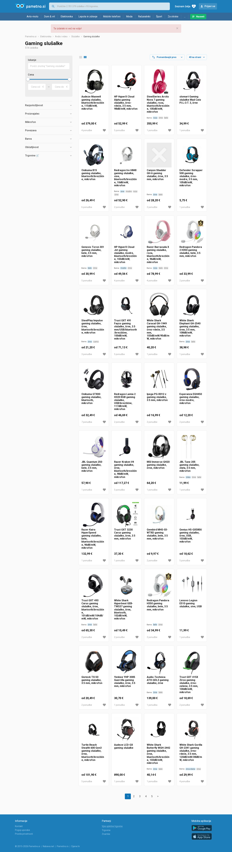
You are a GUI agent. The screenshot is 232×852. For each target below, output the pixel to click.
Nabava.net (48, 846)
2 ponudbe (119, 207)
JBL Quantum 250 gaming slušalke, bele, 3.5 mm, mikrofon (91, 466)
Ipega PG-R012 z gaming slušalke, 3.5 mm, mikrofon (157, 397)
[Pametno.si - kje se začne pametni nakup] (30, 6)
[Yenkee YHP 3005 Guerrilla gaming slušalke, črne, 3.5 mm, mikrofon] (126, 662)
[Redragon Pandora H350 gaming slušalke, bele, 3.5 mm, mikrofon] (159, 585)
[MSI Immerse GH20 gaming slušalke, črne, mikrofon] (159, 446)
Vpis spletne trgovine (112, 826)
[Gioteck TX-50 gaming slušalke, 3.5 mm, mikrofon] (93, 662)
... (184, 16)
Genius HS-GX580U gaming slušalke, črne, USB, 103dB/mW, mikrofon (190, 535)
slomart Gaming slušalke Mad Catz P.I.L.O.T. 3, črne (190, 99)
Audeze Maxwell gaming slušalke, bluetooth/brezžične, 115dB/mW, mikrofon (92, 102)
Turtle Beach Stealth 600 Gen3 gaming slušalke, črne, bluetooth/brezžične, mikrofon (92, 752)
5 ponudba (119, 130)
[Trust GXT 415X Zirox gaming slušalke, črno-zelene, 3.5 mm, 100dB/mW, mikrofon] (191, 662)
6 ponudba (86, 207)
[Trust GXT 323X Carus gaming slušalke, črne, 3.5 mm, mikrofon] (126, 514)
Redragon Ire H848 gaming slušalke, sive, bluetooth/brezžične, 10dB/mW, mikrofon (125, 178)
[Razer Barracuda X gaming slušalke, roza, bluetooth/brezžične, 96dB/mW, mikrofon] (159, 232)
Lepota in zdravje (87, 16)
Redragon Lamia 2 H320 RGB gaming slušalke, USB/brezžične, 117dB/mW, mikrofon (125, 402)
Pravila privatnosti (24, 834)
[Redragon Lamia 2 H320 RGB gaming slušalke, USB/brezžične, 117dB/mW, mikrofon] (126, 379)
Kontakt (19, 826)
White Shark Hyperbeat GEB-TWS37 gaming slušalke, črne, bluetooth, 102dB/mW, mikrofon (123, 609)
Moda (129, 16)
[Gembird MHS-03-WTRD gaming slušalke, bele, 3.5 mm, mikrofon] (159, 514)
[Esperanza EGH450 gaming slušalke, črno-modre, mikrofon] (191, 379)
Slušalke (75, 36)
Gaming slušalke (91, 36)
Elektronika (67, 16)
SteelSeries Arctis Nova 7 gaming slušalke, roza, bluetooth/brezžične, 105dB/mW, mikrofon (158, 104)
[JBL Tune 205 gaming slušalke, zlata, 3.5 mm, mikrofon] (191, 446)
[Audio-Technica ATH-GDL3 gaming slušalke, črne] (159, 662)
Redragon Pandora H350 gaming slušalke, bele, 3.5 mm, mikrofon (158, 605)
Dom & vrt (49, 16)
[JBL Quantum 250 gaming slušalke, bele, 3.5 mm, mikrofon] (93, 446)
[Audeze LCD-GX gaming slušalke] (126, 729)
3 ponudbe (86, 354)
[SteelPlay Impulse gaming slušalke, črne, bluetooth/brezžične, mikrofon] (93, 305)
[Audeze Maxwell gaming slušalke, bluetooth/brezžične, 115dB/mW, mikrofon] (93, 81)
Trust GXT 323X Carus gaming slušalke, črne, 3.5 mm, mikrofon (124, 534)
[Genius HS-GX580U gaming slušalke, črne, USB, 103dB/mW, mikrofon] (191, 514)
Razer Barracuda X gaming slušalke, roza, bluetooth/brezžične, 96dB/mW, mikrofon (158, 255)
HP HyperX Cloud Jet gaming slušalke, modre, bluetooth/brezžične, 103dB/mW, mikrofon (125, 255)
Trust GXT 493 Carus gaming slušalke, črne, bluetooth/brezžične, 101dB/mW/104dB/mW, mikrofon (92, 609)
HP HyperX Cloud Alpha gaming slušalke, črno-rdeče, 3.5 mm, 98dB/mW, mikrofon (125, 102)
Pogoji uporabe (22, 830)
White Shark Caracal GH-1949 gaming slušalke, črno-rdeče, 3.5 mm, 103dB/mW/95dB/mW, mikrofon (158, 329)
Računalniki (144, 16)
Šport (159, 16)
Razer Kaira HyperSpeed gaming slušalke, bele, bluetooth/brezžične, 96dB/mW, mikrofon (92, 538)
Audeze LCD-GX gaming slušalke (123, 746)
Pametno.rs (62, 846)
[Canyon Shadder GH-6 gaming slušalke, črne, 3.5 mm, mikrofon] (159, 155)
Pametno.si (30, 36)
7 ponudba (86, 422)
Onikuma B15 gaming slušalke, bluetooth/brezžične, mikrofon (92, 175)
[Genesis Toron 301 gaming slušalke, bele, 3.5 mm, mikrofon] (93, 232)
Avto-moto (32, 16)
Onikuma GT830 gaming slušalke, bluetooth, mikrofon (91, 399)
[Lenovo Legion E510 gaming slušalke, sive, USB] (191, 585)
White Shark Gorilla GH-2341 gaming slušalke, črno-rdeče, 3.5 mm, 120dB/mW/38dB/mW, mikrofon (190, 752)
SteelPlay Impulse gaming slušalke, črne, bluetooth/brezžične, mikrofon (92, 326)
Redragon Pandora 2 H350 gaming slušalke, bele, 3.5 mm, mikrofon (190, 252)
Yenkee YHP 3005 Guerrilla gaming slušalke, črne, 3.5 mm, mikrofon (124, 682)
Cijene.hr (75, 846)
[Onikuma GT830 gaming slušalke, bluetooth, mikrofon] (93, 379)
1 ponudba (152, 130)
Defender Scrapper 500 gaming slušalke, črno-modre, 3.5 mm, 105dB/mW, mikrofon (191, 178)
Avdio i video (61, 36)
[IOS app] (201, 836)
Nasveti (200, 16)
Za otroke (173, 16)
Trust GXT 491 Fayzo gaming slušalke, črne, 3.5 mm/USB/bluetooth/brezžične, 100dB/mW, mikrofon (125, 329)
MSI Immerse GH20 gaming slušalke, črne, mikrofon (158, 464)
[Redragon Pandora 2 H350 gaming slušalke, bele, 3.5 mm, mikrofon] (191, 232)
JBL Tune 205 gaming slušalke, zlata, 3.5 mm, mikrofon (189, 466)
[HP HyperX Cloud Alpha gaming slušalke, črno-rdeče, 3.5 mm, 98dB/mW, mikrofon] (126, 81)
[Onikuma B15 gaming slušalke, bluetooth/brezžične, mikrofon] (93, 155)
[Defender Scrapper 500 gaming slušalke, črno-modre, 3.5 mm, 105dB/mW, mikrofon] (191, 155)
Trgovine (106, 830)
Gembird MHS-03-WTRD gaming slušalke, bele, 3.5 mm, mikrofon (157, 534)
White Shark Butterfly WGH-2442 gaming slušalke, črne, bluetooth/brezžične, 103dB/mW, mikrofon (158, 753)
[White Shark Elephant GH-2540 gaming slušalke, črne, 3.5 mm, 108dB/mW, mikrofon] (191, 305)
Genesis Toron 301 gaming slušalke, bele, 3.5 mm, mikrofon (92, 252)
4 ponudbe (86, 130)
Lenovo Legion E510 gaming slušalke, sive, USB (190, 603)
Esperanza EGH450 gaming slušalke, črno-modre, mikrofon (190, 399)
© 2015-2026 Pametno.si (27, 846)
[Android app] (201, 828)
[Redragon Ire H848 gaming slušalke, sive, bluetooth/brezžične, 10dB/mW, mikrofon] (126, 155)
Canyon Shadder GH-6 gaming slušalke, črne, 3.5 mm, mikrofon (157, 175)
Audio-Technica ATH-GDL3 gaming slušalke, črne (158, 680)
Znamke (106, 834)
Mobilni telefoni (111, 16)
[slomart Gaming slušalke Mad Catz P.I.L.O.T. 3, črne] (191, 81)
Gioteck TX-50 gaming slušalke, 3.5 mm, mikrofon (91, 680)
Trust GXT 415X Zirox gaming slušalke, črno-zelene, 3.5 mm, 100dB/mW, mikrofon (188, 685)
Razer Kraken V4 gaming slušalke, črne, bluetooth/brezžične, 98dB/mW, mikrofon (125, 469)
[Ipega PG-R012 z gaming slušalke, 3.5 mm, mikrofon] (159, 379)
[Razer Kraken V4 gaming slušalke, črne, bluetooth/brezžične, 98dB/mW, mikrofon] (126, 446)
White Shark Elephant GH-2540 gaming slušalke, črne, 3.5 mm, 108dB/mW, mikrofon (189, 328)
